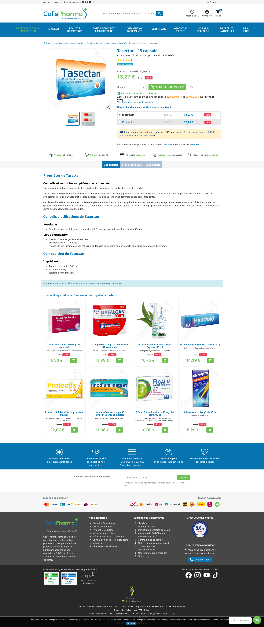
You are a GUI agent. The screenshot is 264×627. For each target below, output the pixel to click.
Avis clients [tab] (153, 164)
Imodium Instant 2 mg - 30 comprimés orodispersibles (109, 413)
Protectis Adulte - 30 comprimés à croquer (64, 413)
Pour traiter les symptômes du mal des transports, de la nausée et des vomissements (154, 419)
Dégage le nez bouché (200, 415)
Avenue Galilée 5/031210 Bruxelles (88, 582)
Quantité (121, 87)
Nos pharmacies (144, 549)
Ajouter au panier (167, 87)
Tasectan (195, 144)
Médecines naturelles (102, 533)
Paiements (135, 155)
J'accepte (131, 623)
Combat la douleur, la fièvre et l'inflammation (64, 350)
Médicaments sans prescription (107, 536)
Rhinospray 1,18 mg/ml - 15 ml (200, 412)
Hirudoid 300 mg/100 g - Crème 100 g (200, 344)
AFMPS (93, 569)
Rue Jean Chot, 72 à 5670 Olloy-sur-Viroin (129, 606)
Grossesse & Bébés (100, 526)
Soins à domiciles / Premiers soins (108, 539)
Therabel (167, 144)
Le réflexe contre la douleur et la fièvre (109, 350)
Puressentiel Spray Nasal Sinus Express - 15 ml (155, 346)
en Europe (169, 155)
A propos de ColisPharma (149, 533)
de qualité (99, 155)
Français (213, 2)
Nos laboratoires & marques (150, 553)
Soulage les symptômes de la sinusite (154, 350)
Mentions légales (145, 526)
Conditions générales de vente (152, 529)
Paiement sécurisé (145, 536)
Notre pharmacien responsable (152, 543)
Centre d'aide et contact (148, 539)
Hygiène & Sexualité (101, 529)
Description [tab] (111, 164)
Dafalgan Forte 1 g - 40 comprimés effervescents (109, 346)
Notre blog (141, 556)
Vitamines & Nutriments (103, 546)
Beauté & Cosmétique (102, 523)
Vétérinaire (96, 543)
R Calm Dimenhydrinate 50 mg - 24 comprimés (155, 413)
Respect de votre (205, 155)
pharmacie (63, 155)
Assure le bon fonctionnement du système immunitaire (64, 419)
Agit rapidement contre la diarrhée (109, 418)
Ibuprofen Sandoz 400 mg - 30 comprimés (64, 346)
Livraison (140, 523)
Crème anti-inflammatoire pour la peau (200, 348)
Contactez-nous (50, 2)
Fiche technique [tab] (132, 164)
